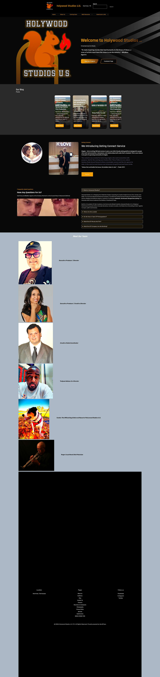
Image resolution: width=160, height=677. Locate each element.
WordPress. (103, 624)
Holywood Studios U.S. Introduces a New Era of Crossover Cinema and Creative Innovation (62, 105)
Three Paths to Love (80, 113)
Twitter (121, 598)
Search (95, 4)
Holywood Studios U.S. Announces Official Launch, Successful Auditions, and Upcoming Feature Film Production (98, 102)
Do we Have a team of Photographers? (95, 216)
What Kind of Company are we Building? (95, 226)
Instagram (121, 596)
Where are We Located (90, 212)
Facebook (121, 593)
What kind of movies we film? (92, 221)
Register (87, 174)
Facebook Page (108, 61)
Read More (59, 125)
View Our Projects (89, 61)
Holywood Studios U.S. (69, 6)
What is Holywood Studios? (92, 190)
